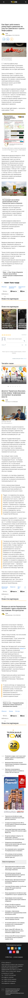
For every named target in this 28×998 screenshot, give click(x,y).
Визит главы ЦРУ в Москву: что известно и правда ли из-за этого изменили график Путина (14, 931)
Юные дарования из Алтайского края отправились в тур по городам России (15, 893)
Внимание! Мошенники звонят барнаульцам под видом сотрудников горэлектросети (15, 764)
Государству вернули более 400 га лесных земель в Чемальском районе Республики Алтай (15, 824)
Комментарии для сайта (19, 358)
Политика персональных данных (12, 988)
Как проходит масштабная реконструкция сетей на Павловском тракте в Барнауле (12, 201)
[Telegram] (3, 39)
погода (17, 711)
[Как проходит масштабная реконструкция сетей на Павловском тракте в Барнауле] (14, 189)
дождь (11, 711)
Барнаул (4, 286)
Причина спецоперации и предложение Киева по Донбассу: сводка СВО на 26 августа (14, 770)
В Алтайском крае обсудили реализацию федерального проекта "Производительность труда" (15, 874)
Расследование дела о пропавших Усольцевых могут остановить (14, 849)
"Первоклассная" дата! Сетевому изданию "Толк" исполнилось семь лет (14, 378)
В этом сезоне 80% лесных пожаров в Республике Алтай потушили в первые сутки (15, 937)
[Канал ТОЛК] (22, 291)
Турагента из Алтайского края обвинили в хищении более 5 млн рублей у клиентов (14, 817)
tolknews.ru (8, 962)
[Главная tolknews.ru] (14, 2)
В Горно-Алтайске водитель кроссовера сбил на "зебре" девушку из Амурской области (15, 906)
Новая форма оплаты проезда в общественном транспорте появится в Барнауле (15, 899)
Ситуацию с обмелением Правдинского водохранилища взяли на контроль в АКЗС (15, 912)
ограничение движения (12, 287)
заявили (22, 648)
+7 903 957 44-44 (7, 975)
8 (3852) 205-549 (7, 981)
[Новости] (13, 291)
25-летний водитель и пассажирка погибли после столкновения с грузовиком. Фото (15, 924)
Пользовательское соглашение (12, 990)
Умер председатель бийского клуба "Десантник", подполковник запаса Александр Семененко (15, 868)
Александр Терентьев (5, 587)
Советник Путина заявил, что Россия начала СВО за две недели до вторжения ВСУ (15, 888)
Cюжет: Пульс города (11, 283)
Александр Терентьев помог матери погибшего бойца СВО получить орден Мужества (15, 831)
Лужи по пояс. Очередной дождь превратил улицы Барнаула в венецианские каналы (13, 704)
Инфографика (8, 35)
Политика (7, 401)
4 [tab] (15, 386)
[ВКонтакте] (7, 39)
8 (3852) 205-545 (7, 979)
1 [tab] (8, 386)
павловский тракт (22, 287)
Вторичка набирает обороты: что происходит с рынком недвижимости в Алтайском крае (14, 837)
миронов (12, 587)
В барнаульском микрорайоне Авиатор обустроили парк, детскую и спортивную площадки (15, 844)
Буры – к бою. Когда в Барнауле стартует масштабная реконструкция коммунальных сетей (13, 274)
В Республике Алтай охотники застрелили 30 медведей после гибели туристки (14, 855)
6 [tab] (20, 386)
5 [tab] (17, 386)
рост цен (19, 587)
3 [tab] (13, 386)
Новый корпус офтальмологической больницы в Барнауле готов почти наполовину (15, 881)
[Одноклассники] (11, 39)
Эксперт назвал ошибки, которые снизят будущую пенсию (14, 918)
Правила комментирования (11, 991)
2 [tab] (10, 386)
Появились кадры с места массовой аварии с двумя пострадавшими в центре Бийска (15, 757)
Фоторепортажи (9, 615)
